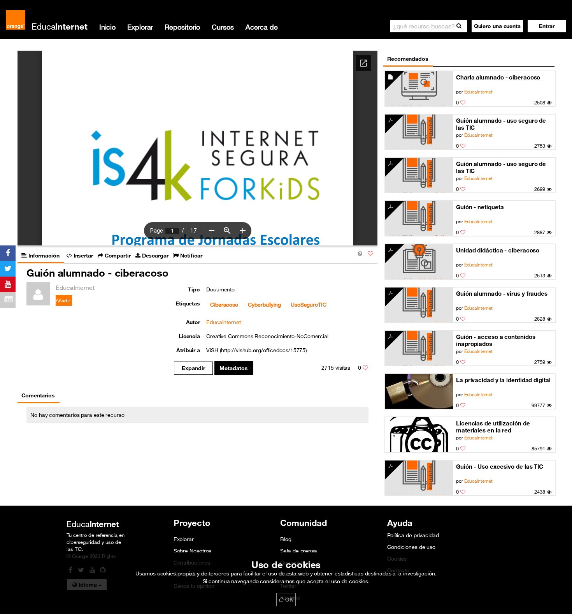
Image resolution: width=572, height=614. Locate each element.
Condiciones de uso (411, 546)
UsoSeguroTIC (308, 304)
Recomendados (407, 58)
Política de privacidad (413, 535)
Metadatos (233, 368)
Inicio (107, 27)
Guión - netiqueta (480, 206)
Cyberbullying (264, 304)
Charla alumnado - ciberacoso (498, 77)
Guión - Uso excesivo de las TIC (499, 466)
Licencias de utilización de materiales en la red (493, 427)
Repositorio (182, 27)
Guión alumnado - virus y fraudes (501, 293)
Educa (60, 26)
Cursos (222, 27)
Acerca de (262, 27)
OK (288, 599)
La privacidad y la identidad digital (503, 379)
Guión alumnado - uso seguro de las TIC (501, 124)
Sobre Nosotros (193, 550)
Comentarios (38, 395)
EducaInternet (478, 91)
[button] (546, 26)
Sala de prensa (298, 550)
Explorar (140, 27)
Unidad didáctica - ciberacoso (497, 250)
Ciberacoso (224, 304)
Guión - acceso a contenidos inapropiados (495, 340)
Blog (285, 539)
